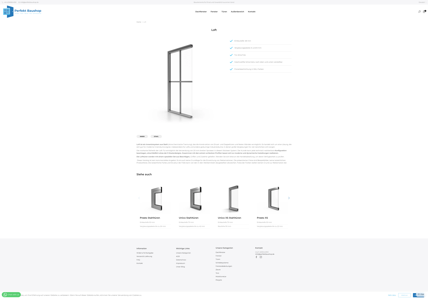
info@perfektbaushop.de (29, 2)
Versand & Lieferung (144, 256)
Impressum (180, 263)
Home (139, 22)
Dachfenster (201, 11)
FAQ (138, 260)
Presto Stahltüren (150, 217)
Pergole (219, 280)
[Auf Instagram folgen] (261, 257)
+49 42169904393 (9, 2)
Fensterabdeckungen (224, 266)
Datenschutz (181, 260)
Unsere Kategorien (183, 253)
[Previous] (139, 198)
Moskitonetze (221, 277)
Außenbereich (237, 11)
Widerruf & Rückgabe (145, 253)
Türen (224, 11)
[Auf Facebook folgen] (256, 257)
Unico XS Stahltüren (229, 217)
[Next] (288, 198)
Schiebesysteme (222, 263)
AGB (178, 256)
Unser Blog (180, 267)
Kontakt (251, 11)
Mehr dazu (392, 295)
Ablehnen (404, 295)
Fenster (214, 11)
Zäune (218, 270)
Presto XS (262, 217)
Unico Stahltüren (189, 217)
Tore (217, 273)
